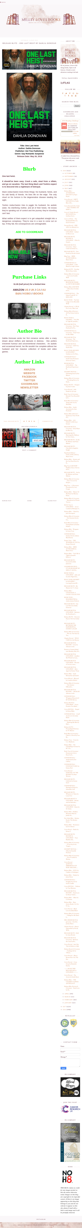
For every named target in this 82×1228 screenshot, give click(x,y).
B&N (18, 293)
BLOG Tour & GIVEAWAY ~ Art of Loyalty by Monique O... (72, 507)
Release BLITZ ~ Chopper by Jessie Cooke (72, 386)
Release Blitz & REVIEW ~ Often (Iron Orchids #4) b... (71, 289)
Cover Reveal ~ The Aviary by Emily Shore (71, 976)
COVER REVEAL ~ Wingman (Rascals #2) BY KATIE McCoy (71, 698)
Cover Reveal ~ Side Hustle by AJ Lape (70, 390)
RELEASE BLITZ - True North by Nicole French (72, 252)
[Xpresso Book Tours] (70, 1152)
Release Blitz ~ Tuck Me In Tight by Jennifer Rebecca (72, 555)
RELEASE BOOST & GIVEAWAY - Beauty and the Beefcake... (71, 800)
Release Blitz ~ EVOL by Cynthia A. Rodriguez (71, 871)
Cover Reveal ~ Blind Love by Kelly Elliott (71, 910)
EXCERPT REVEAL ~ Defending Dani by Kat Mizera (71, 373)
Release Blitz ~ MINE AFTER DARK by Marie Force (70, 549)
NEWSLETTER (29, 387)
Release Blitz (13, 421)
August (68, 179)
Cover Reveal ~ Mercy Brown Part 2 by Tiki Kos (71, 957)
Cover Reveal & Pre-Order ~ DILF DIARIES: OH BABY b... (72, 208)
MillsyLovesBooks (73, 124)
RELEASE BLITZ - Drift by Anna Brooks (71, 934)
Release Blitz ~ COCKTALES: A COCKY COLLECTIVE (72, 592)
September (69, 176)
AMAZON (29, 369)
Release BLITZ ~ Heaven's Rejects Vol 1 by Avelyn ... (72, 619)
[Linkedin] (72, 96)
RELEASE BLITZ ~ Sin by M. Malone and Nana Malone (72, 474)
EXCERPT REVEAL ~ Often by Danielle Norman (71, 851)
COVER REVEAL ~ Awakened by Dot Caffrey (70, 759)
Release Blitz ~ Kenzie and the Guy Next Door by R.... (72, 461)
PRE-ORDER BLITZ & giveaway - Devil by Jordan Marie (71, 922)
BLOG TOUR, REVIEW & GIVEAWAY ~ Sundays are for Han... (71, 352)
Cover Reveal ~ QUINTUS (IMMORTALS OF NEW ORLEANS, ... (71, 864)
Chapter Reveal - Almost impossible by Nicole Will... (71, 928)
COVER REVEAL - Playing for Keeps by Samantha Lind (71, 787)
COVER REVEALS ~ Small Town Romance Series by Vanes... (71, 358)
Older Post (52, 501)
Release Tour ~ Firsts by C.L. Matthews (71, 741)
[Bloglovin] (65, 96)
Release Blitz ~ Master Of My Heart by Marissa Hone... (71, 494)
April (67, 994)
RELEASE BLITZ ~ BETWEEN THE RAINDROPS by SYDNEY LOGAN (70, 626)
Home (29, 501)
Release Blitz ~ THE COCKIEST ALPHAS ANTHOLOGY (71, 981)
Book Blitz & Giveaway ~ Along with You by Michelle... (71, 402)
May (66, 188)
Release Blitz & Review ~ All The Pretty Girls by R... (71, 313)
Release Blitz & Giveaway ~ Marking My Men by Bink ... (71, 722)
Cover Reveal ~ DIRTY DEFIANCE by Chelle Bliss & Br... (71, 201)
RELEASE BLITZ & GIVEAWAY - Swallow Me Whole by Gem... (71, 656)
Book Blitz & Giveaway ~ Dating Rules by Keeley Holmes (71, 524)
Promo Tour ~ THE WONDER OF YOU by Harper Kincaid (72, 542)
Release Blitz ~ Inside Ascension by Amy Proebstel (70, 409)
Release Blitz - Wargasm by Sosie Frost (71, 530)
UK (32, 289)
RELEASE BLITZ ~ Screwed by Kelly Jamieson (70, 562)
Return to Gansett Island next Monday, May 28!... (72, 650)
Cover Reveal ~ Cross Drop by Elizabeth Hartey (70, 964)
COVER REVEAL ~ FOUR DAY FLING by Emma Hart (71, 766)
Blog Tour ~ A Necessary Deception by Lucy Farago (71, 487)
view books (76, 135)
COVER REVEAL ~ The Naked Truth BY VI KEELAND (71, 295)
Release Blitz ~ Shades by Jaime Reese (71, 876)
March (68, 997)
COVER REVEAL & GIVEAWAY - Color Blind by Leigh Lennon (71, 264)
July (67, 182)
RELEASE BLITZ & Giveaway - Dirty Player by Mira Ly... (72, 428)
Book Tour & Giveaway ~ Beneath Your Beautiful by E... (71, 396)
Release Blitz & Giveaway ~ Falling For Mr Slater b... (71, 915)
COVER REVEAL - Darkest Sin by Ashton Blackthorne (71, 536)
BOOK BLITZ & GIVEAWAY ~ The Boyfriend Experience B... (71, 366)
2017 (64, 1007)
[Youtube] (75, 96)
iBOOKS (38, 293)
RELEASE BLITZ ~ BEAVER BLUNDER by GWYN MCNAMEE (72, 282)
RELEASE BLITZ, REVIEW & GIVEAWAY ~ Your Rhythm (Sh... (71, 837)
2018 (64, 171)
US (26, 289)
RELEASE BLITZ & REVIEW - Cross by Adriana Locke (71, 645)
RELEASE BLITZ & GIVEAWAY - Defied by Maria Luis (71, 232)
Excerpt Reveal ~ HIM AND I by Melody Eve (71, 226)
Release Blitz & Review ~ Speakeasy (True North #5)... (71, 415)
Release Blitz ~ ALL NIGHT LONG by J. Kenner (71, 422)
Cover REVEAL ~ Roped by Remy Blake (71, 710)
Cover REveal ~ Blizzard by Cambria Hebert (71, 679)
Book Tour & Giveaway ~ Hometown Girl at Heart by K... (71, 753)
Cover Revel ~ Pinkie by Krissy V (71, 830)
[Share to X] (24, 421)
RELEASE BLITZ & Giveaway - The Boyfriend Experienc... (71, 339)
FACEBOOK (29, 376)
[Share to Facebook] (26, 421)
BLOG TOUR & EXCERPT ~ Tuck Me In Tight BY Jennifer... (71, 319)
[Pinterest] (69, 93)
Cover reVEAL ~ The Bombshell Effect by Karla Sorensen (71, 220)
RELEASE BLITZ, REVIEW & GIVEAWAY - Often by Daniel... (72, 239)
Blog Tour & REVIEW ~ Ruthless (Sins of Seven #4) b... (71, 468)
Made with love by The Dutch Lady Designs (51, 1225)
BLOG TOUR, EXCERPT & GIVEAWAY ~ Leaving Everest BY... (71, 581)
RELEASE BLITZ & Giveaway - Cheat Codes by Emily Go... (71, 247)
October (68, 173)
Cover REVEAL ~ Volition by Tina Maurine (72, 887)
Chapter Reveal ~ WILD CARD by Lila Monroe (71, 639)
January (68, 1003)
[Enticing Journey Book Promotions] (70, 1132)
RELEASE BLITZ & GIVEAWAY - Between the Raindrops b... (72, 612)
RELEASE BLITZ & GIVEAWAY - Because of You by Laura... (71, 662)
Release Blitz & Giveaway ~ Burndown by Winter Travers (72, 500)
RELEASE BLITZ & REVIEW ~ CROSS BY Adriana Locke (72, 691)
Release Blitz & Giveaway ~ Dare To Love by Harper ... (71, 481)
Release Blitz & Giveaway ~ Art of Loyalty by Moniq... (71, 857)
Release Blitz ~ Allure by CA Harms (71, 898)
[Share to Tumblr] (31, 421)
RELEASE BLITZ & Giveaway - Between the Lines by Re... (71, 939)
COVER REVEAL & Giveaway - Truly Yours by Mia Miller (72, 332)
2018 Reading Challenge (70, 120)
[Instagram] (73, 93)
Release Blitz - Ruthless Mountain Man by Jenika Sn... (71, 813)
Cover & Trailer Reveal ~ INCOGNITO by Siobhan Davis (71, 214)
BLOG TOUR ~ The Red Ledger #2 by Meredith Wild (71, 302)
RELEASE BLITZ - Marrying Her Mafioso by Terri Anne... (71, 435)
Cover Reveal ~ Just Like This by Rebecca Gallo (71, 945)
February (69, 1000)
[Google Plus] (77, 93)
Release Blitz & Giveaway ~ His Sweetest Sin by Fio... (71, 518)
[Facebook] (62, 93)
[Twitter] (66, 93)
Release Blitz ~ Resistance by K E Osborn (71, 826)
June (67, 185)
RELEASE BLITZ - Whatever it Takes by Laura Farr (71, 794)
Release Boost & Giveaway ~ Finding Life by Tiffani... (72, 951)
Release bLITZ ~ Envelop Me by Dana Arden (71, 270)
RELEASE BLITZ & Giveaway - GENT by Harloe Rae (71, 346)
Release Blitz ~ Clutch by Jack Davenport (71, 512)
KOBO (27, 293)
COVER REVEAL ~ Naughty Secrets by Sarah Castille (70, 881)
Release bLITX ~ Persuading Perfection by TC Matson (71, 729)
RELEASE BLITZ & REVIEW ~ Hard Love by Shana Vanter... (71, 893)
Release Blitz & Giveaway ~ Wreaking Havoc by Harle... (71, 380)
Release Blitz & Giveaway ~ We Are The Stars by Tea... (71, 633)
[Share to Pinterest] (29, 421)
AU (44, 289)
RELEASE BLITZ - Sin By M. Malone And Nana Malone (72, 441)
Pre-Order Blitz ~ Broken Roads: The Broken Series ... (71, 820)
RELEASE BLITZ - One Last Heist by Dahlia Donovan (71, 605)
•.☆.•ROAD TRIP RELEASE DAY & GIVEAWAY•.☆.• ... (71, 970)
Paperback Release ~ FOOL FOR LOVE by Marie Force (71, 454)
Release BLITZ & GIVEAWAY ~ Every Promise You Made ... (71, 704)
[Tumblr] (68, 96)
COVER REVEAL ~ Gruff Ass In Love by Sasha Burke (72, 716)
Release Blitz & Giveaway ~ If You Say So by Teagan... (71, 844)
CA (38, 289)
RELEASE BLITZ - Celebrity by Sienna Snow (70, 781)
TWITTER (29, 380)
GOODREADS (29, 383)
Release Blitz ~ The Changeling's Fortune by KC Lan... (72, 746)
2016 (64, 1010)
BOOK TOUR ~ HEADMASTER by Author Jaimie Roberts (71, 599)
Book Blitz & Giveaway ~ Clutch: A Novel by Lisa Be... (72, 735)
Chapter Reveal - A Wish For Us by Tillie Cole (71, 307)
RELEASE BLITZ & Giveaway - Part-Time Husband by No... (71, 326)
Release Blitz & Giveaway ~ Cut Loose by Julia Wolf (71, 276)
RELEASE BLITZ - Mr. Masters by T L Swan (71, 587)
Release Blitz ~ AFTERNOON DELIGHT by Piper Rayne (70, 193)
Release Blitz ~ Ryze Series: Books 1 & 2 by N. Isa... (71, 904)
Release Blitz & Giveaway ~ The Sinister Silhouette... (71, 685)
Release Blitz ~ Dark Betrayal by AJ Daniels (71, 675)
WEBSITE (29, 373)
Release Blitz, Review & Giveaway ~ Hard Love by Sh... (72, 988)
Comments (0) (47, 421)
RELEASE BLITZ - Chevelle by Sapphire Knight (71, 448)
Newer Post (6, 501)
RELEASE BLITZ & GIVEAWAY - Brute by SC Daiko (71, 807)
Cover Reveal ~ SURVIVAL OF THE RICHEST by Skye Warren (71, 773)
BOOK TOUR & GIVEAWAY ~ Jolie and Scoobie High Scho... (72, 575)
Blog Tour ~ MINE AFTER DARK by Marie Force (70, 258)
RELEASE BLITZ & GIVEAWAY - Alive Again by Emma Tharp (71, 669)
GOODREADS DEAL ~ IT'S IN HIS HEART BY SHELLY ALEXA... (72, 568)
